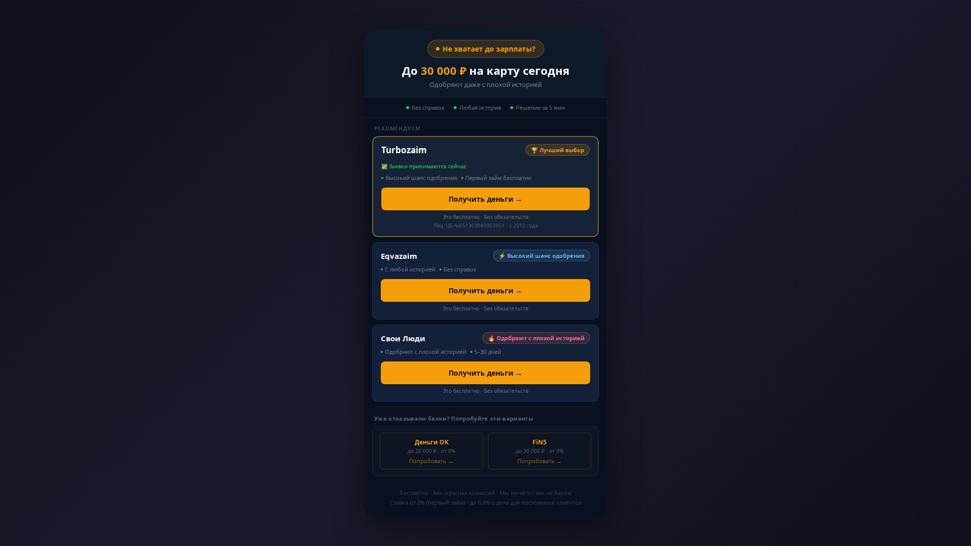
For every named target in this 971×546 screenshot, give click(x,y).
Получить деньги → (485, 199)
